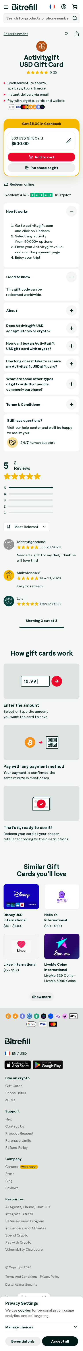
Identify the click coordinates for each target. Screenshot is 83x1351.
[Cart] (75, 6)
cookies (24, 1310)
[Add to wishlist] (66, 33)
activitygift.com (39, 225)
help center (31, 427)
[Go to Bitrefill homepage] (24, 7)
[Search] (74, 18)
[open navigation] (6, 7)
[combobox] (37, 18)
